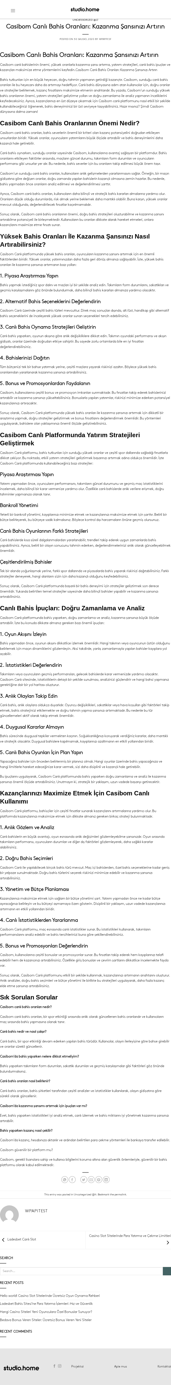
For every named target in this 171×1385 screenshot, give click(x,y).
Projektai (77, 1366)
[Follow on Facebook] (54, 1366)
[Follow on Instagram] (59, 1366)
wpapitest (105, 39)
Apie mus (120, 1366)
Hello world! (8, 1295)
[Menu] (12, 10)
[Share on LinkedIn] (106, 1179)
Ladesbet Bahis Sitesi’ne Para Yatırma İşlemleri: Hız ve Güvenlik (46, 1303)
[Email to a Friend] (91, 1179)
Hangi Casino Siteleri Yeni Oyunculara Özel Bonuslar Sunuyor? (46, 1312)
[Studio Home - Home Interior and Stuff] (85, 9)
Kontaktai (164, 1366)
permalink (120, 1194)
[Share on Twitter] (83, 1179)
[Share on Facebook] (72, 1179)
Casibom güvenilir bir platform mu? (26, 1150)
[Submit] (167, 1271)
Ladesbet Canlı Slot (21, 1239)
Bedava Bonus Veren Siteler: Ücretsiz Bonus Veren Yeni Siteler (46, 1320)
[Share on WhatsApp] (64, 1179)
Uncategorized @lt (85, 20)
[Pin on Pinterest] (98, 1179)
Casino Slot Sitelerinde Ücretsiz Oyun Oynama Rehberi (59, 1295)
